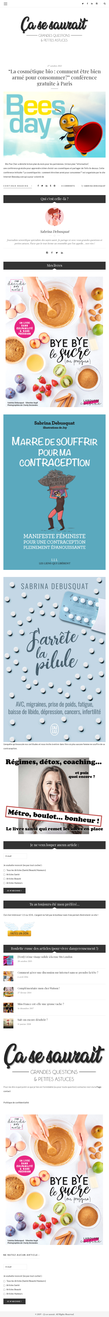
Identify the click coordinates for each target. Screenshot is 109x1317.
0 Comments (68, 186)
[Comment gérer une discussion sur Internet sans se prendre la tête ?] (8, 976)
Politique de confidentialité (16, 1102)
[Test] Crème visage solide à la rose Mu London (45, 957)
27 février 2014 (24, 992)
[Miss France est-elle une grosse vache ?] (8, 1008)
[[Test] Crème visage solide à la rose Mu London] (8, 960)
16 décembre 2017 (26, 1008)
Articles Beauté (13, 878)
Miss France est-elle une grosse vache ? (41, 1004)
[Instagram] (97, 3)
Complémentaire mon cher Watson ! (38, 988)
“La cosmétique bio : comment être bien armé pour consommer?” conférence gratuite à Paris (54, 77)
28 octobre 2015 (25, 961)
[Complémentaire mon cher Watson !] (8, 992)
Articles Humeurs (14, 883)
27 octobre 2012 (54, 65)
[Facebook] (87, 3)
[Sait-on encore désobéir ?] (8, 1023)
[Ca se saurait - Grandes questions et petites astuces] (54, 29)
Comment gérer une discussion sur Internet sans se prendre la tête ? (58, 972)
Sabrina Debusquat (95, 186)
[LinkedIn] (92, 3)
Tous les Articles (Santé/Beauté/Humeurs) (26, 870)
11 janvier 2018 (24, 1024)
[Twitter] (83, 3)
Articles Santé (13, 874)
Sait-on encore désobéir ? (33, 1019)
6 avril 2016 (23, 977)
